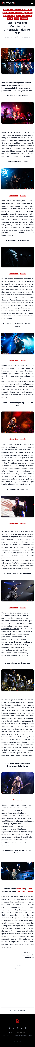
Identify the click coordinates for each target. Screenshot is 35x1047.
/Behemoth (15, 10)
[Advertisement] (17, 987)
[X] (13, 1028)
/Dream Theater (26, 10)
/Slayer (10, 18)
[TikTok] (25, 1028)
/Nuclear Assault (9, 15)
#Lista (17, 18)
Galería (23, 195)
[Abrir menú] (32, 3)
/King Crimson (19, 12)
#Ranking (24, 18)
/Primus (19, 15)
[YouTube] (21, 1028)
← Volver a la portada (17, 1010)
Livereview (13, 195)
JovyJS (29, 1035)
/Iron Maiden (7, 12)
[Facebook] (9, 1028)
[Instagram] (17, 1028)
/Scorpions (28, 15)
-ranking (7, 10)
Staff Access (17, 1041)
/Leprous (29, 12)
